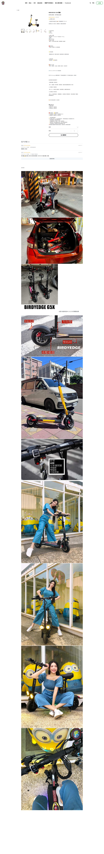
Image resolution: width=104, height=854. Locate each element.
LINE (99, 3)
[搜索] (90, 3)
